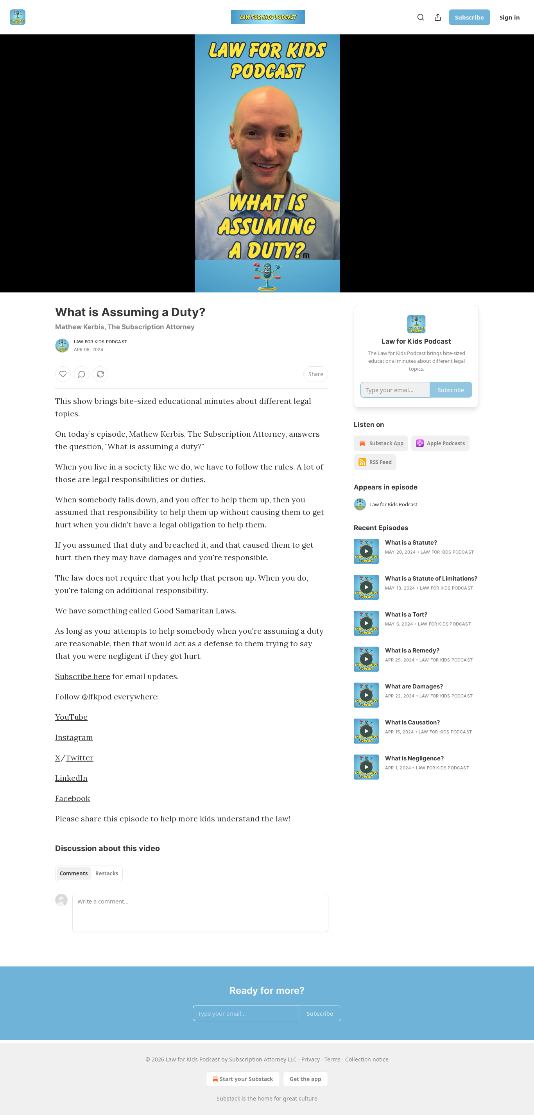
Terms (332, 1059)
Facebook (72, 798)
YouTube (71, 717)
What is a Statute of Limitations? (431, 578)
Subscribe (469, 17)
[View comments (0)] (498, 163)
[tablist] (89, 873)
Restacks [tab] (106, 873)
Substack (228, 1098)
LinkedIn (71, 778)
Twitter (79, 757)
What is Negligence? (414, 758)
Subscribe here (82, 676)
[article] (416, 551)
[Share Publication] (438, 17)
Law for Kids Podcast (100, 341)
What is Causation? (412, 722)
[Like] (63, 374)
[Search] (420, 17)
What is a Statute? (411, 542)
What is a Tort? (406, 614)
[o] (366, 551)
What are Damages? (414, 686)
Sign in (510, 17)
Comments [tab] (74, 873)
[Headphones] (36, 172)
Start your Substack (246, 1079)
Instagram (74, 737)
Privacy (310, 1059)
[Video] (36, 155)
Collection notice (367, 1059)
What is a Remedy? (412, 650)
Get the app (305, 1079)
